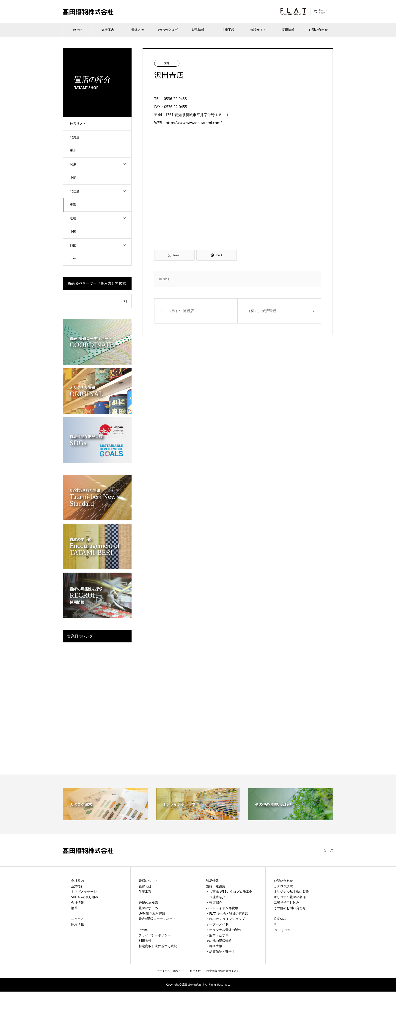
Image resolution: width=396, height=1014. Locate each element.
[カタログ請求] (105, 817)
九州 (73, 258)
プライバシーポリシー (155, 935)
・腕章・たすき (217, 935)
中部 (73, 177)
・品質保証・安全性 (220, 951)
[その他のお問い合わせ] (290, 817)
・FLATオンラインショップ (225, 918)
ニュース (77, 918)
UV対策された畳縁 (152, 913)
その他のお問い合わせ (290, 908)
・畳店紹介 (214, 902)
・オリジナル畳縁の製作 (223, 929)
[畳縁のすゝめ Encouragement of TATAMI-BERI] (97, 566)
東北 (73, 150)
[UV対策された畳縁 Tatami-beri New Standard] (97, 517)
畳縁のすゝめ (148, 908)
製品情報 (198, 29)
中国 (73, 231)
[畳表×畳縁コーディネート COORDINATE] (97, 362)
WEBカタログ (168, 29)
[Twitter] (325, 850)
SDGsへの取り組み (84, 897)
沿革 (74, 908)
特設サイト (258, 29)
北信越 (75, 191)
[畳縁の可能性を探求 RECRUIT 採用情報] (97, 615)
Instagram (282, 929)
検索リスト (78, 123)
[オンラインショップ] (198, 817)
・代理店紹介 (215, 897)
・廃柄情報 (214, 946)
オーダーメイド (217, 924)
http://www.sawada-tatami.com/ (194, 122)
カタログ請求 (283, 886)
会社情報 (77, 902)
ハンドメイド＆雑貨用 (222, 908)
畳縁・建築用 (215, 886)
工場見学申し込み (286, 902)
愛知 (167, 63)
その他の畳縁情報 (219, 940)
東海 (73, 204)
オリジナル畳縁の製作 (290, 897)
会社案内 (107, 29)
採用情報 (288, 29)
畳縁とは (137, 29)
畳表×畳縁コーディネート (157, 918)
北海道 (75, 137)
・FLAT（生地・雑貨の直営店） (228, 913)
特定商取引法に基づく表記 (158, 946)
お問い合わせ (318, 29)
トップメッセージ (84, 891)
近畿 (73, 218)
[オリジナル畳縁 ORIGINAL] (97, 411)
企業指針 (77, 886)
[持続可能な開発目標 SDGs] (97, 460)
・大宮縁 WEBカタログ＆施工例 (229, 891)
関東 (73, 164)
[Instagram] (331, 850)
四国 (73, 245)
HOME (77, 29)
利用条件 (145, 940)
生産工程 (228, 29)
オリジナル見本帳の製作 (291, 891)
